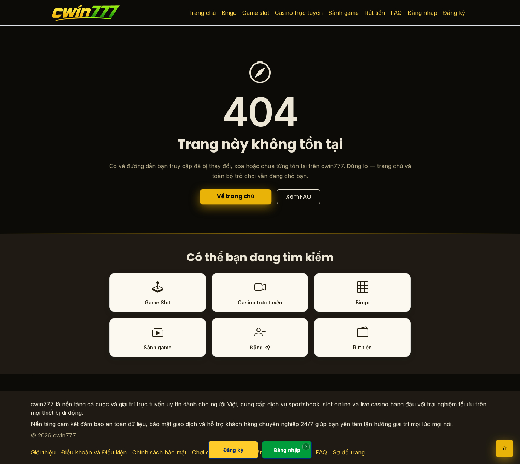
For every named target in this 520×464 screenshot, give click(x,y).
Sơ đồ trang (349, 452)
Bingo (229, 12)
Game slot (255, 12)
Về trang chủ (235, 196)
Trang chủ (202, 12)
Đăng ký (454, 12)
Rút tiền (374, 12)
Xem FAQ (298, 197)
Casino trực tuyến (299, 12)
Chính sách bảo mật (159, 452)
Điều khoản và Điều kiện (94, 452)
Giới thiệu (43, 452)
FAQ (396, 12)
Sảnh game (343, 12)
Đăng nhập (422, 12)
